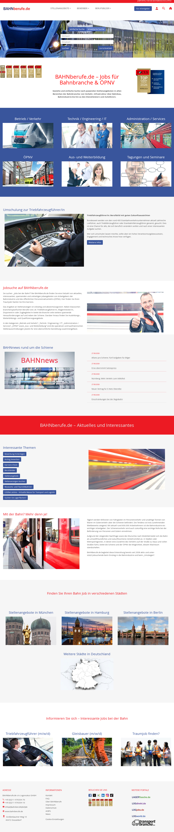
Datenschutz (51, 808)
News (48, 814)
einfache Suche (77, 29)
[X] (94, 795)
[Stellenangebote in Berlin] (143, 630)
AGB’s (48, 811)
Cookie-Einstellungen (55, 819)
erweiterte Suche (96, 29)
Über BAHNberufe (54, 801)
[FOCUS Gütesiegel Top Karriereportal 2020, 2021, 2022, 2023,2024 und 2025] (109, 802)
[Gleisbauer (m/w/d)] (87, 751)
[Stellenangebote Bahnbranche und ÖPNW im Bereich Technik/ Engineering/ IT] (87, 135)
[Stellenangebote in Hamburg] (87, 630)
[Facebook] (90, 795)
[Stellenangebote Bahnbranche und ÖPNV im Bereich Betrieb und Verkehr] (28, 135)
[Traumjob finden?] (146, 751)
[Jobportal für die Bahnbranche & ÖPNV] (170, 8)
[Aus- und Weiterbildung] (87, 173)
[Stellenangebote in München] (31, 630)
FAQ (47, 798)
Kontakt (49, 795)
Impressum (51, 804)
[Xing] (98, 795)
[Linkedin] (103, 795)
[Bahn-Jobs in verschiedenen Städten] (87, 674)
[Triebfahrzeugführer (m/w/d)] (28, 751)
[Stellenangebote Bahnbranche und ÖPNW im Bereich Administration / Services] (146, 135)
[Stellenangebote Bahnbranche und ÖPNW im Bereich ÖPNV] (28, 173)
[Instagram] (107, 795)
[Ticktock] (111, 795)
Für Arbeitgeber (143, 8)
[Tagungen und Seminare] (146, 173)
